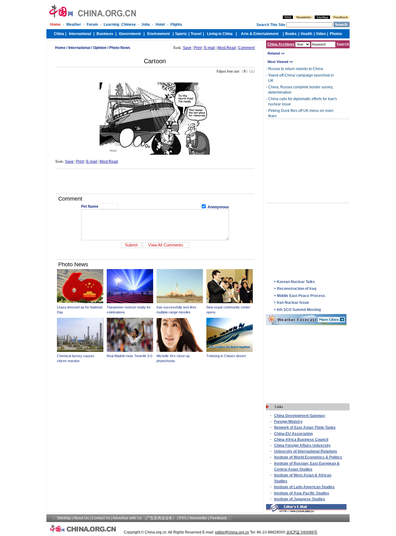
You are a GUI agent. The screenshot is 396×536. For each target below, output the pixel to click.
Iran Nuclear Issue (293, 302)
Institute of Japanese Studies (299, 499)
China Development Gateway (299, 416)
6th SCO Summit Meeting (299, 310)
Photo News (119, 48)
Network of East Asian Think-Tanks (305, 427)
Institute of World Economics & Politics (308, 457)
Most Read (226, 48)
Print (198, 48)
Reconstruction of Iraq (296, 288)
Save (187, 48)
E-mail (209, 48)
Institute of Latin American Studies (304, 487)
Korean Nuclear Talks (296, 282)
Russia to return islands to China (295, 69)
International (79, 48)
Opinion (99, 48)
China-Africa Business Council (301, 439)
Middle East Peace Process (301, 296)
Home (60, 48)
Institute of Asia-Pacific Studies (301, 493)
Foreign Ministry (288, 421)
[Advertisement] (155, 181)
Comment (246, 48)
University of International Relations (305, 451)
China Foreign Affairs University (302, 445)
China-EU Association (293, 434)
